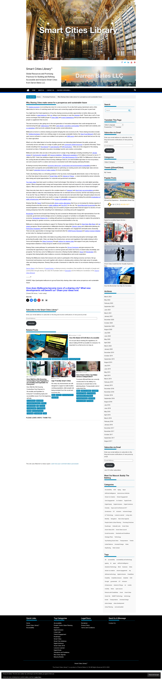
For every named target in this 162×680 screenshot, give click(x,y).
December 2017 (109, 428)
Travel (44, 413)
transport (70, 190)
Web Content (116, 548)
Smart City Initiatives (60, 641)
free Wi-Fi (64, 205)
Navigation (114, 518)
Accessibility (30, 359)
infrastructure (108, 585)
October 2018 (108, 395)
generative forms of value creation (45, 170)
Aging (53, 395)
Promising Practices (74, 359)
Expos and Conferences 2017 (119, 508)
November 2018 (109, 392)
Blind (119, 567)
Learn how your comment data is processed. (65, 464)
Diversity (107, 508)
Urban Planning (109, 607)
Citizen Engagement (122, 497)
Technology (30, 413)
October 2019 (108, 356)
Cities (130, 567)
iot (125, 585)
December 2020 (109, 319)
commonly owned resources (73, 144)
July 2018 (107, 405)
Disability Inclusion (116, 578)
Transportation (38, 413)
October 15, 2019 (82, 372)
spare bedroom (42, 115)
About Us (41, 90)
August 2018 (108, 402)
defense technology (110, 574)
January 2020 (108, 349)
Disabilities (131, 574)
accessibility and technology (124, 559)
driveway (77, 115)
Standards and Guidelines (123, 533)
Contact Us (50, 90)
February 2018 (108, 421)
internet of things (118, 585)
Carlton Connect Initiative (92, 231)
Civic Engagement (109, 500)
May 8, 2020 (56, 378)
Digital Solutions (56, 359)
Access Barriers (31, 400)
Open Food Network (87, 134)
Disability (107, 578)
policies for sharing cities (66, 241)
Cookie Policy (37, 677)
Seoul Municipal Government (86, 205)
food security (37, 155)
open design (60, 126)
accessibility (111, 559)
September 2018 (109, 398)
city (130, 570)
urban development (119, 603)
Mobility (29, 410)
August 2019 (108, 362)
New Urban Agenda (123, 518)
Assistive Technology (110, 567)
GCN (131, 578)
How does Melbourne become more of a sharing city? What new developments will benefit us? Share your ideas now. (58, 289)
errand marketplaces (67, 117)
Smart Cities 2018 (109, 529)
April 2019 (107, 375)
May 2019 (107, 372)
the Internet (44, 147)
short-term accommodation (84, 190)
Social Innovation (81, 400)
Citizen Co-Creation (86, 390)
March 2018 (108, 418)
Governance (65, 359)
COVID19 (44, 403)
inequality (44, 155)
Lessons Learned (119, 515)
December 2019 (109, 352)
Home (33, 90)
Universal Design (119, 544)
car (51, 115)
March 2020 (108, 346)
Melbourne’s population (70, 155)
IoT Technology (41, 408)
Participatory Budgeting (33, 228)
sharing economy (34, 107)
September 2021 (109, 306)
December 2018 (109, 388)
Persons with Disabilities (111, 592)
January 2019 (108, 385)
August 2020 (108, 329)
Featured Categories (63, 90)
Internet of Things (68, 176)
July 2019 (107, 365)
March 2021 (108, 313)
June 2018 (107, 408)
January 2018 (108, 425)
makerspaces (45, 126)
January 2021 (108, 316)
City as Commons (73, 247)
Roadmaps (108, 526)
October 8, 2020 (32, 376)
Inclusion (42, 405)
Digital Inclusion (47, 359)
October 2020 (108, 323)
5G (105, 559)
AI (110, 563)
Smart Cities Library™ (39, 68)
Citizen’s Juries (76, 226)
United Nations (109, 544)
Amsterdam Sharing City (40, 218)
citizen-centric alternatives (62, 203)
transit (106, 599)
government (114, 581)
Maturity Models (59, 657)
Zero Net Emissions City (70, 157)
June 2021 (107, 310)
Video (127, 544)
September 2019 (109, 359)
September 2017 (109, 438)
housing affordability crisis (63, 199)
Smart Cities (54, 176)
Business (124, 567)
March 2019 (108, 379)
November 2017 (109, 431)
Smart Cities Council (121, 529)
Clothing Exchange (34, 134)
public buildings (54, 205)
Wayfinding (108, 548)
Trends (131, 540)
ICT (37, 405)
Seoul (39, 203)
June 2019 (107, 369)
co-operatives (30, 128)
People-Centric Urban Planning (84, 395)
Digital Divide (127, 500)
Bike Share (92, 224)
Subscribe (31, 323)
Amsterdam (29, 213)
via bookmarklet (119, 607)
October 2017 (108, 434)
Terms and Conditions (88, 627)
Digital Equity (38, 359)
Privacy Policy (85, 625)
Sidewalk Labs (116, 526)
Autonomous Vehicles (123, 493)
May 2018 (107, 411)
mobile (129, 585)
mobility (107, 588)
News (112, 588)
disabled (125, 578)
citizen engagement (122, 570)
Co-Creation (95, 390)
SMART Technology (117, 596)
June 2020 (107, 336)
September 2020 (109, 326)
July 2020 (107, 333)
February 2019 (108, 382)
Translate (118, 127)
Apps (124, 489)
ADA (114, 489)
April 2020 (107, 342)
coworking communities (71, 126)
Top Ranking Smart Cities (111, 540)
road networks (54, 147)
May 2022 (107, 300)
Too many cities (31, 182)
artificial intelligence (123, 563)
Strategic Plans (109, 537)
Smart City (107, 596)
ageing (107, 563)
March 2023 (108, 297)
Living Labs (129, 515)
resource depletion (56, 155)
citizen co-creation (110, 570)
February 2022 (108, 303)
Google (107, 581)
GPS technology (67, 147)
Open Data (85, 224)
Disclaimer (84, 623)
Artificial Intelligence (110, 493)
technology (127, 596)
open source (119, 588)
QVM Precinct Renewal (75, 231)
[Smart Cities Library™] (28, 90)
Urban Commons (47, 241)
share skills (55, 117)
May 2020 (107, 339)
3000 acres (70, 136)
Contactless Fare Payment (33, 403)
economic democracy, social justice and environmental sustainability (69, 165)
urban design (108, 603)
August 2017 (108, 441)
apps (114, 563)
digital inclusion (121, 574)
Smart (121, 592)
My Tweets (107, 172)
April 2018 (107, 415)
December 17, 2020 (76, 335)
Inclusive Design (31, 408)
